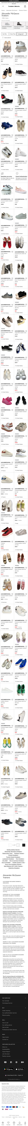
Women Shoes (23, 10)
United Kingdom (8, 1117)
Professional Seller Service (9, 1029)
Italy (14, 1118)
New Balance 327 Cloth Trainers (13, 866)
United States (15, 1117)
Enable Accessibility (14, 1)
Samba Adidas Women (13, 850)
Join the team (6, 1054)
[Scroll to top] (23, 845)
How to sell (5, 1023)
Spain (24, 1117)
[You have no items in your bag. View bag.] (25, 6)
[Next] (18, 845)
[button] (25, 6)
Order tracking (6, 1010)
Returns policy (6, 1015)
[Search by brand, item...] (2, 6)
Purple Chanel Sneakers (13, 857)
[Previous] (10, 845)
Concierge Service (7, 1003)
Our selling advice (7, 1025)
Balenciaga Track (7, 853)
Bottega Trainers (19, 853)
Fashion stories (6, 1056)
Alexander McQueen (11, 10)
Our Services (6, 998)
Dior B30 (5, 861)
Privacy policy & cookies (13, 1079)
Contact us (5, 1039)
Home (3, 10)
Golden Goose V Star (18, 862)
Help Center (5, 1037)
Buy (3, 1008)
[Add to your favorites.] (12, 56)
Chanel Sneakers (13, 855)
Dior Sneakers (20, 859)
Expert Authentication (22, 176)
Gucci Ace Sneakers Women (13, 864)
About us (4, 1047)
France (3, 1117)
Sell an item (5, 1027)
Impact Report (6, 1051)
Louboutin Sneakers (8, 859)
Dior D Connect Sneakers (16, 861)
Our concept (5, 1001)
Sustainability (6, 1049)
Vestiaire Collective (8, 1044)
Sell (3, 1020)
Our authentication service (9, 1013)
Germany (20, 1117)
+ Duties (6, 467)
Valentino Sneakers (14, 868)
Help (3, 1034)
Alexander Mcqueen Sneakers (13, 851)
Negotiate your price (6, 176)
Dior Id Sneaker (6, 862)
